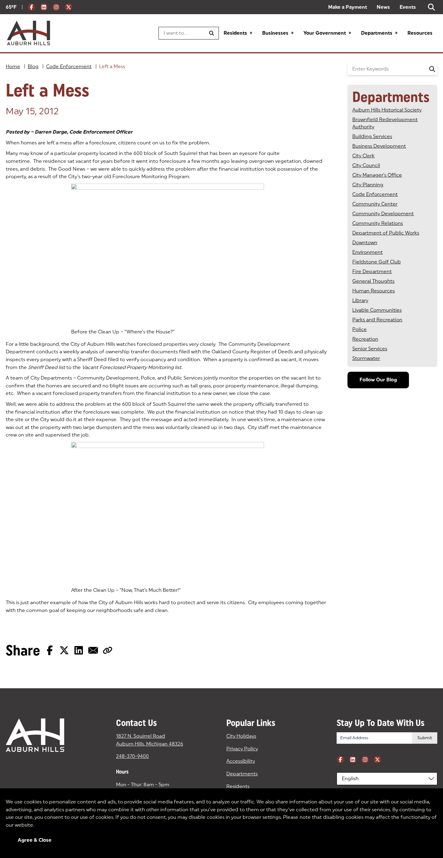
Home (13, 66)
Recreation (365, 339)
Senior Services (369, 349)
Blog (33, 66)
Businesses (275, 33)
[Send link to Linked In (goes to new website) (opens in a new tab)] (78, 650)
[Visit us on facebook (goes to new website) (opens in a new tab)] (31, 7)
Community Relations (377, 223)
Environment (367, 252)
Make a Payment (347, 7)
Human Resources (373, 291)
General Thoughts (373, 281)
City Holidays (241, 736)
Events (408, 7)
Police (359, 329)
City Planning (367, 185)
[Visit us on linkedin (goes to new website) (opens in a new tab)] (44, 7)
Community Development (383, 213)
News (383, 7)
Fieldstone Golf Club (376, 262)
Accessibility (240, 761)
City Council (366, 165)
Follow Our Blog (378, 380)
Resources (419, 33)
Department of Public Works (385, 233)
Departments (376, 33)
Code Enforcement (69, 66)
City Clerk (363, 156)
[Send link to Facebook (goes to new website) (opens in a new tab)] (50, 650)
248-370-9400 (132, 756)
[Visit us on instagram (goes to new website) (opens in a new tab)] (56, 7)
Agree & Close (35, 840)
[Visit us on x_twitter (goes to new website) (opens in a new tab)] (68, 7)
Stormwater (366, 358)
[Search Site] (431, 7)
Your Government (324, 33)
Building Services (372, 136)
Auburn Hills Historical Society (387, 110)
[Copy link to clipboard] (107, 650)
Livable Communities (377, 310)
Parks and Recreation (377, 320)
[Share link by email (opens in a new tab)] (93, 650)
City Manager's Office (377, 175)
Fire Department (372, 271)
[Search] (432, 69)
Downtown (364, 242)
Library (360, 300)
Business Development (379, 146)
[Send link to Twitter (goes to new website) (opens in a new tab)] (64, 650)
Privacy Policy (242, 749)
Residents (235, 33)
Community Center (374, 204)
